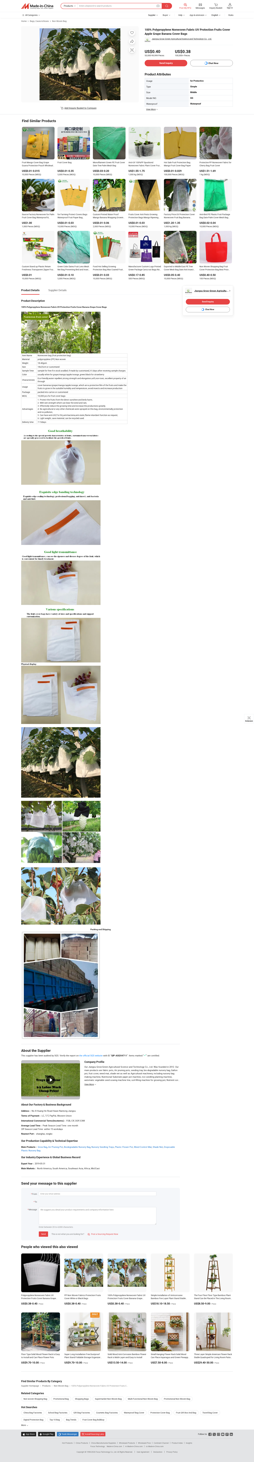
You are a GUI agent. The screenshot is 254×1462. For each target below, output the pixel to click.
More (23, 1425)
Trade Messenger (67, 1434)
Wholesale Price (144, 1443)
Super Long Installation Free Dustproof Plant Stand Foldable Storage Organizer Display (82, 1357)
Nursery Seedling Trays (102, 1146)
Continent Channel (161, 1443)
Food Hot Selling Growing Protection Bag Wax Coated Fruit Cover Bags (108, 268)
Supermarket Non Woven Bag (108, 1398)
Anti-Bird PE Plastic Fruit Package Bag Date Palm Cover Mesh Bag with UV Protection (214, 216)
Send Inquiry (166, 63)
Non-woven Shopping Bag (35, 1398)
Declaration (157, 1452)
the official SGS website (91, 1055)
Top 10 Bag (55, 1419)
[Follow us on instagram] (218, 1434)
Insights (189, 1443)
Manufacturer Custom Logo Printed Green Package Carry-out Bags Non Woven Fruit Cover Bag (144, 268)
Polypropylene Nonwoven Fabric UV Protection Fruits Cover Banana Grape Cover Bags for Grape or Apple (38, 1298)
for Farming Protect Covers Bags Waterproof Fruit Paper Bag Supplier (72, 216)
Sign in (230, 7)
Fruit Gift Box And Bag (186, 1412)
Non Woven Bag (59, 21)
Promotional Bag (61, 1398)
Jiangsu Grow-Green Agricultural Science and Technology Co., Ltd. (182, 38)
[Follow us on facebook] (210, 1434)
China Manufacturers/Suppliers (103, 1443)
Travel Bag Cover (210, 1412)
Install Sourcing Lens (94, 1434)
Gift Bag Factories (81, 1412)
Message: (33, 1209)
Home (24, 21)
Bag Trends (71, 1419)
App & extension (197, 15)
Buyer (165, 15)
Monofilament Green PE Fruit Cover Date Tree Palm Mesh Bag (109, 164)
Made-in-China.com (114, 1446)
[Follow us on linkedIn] (231, 1434)
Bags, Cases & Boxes (39, 21)
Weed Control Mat (143, 1146)
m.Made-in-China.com (134, 1446)
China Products (82, 1443)
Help (180, 15)
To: (36, 1201)
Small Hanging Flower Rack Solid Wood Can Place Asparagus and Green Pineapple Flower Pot (170, 1357)
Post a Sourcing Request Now (103, 1234)
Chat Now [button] (213, 63)
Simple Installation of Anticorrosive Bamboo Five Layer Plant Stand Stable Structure (168, 1298)
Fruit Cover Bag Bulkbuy (93, 1419)
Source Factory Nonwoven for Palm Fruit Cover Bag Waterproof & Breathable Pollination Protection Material (38, 216)
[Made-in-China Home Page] (37, 6)
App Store (29, 1434)
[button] (158, 6)
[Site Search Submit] (167, 6)
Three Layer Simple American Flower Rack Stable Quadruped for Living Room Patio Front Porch (213, 1357)
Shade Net (158, 1146)
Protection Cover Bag (160, 1412)
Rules (230, 15)
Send (43, 1234)
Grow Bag (42, 1146)
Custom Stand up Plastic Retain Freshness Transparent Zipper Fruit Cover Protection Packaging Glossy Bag (38, 268)
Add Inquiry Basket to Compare (80, 108)
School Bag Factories (57, 1412)
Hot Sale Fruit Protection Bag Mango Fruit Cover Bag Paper (177, 164)
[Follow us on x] (214, 1434)
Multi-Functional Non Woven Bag (143, 1398)
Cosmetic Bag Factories (107, 1412)
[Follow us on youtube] (222, 1434)
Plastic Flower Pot (124, 1146)
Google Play (47, 1434)
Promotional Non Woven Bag (177, 1398)
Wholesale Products (127, 1443)
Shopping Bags (82, 1398)
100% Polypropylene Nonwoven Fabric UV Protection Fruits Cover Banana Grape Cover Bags (127, 1298)
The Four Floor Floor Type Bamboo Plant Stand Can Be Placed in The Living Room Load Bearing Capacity (212, 1298)
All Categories (31, 15)
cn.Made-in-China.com (155, 1446)
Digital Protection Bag (33, 1419)
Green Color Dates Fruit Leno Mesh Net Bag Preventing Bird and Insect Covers (73, 268)
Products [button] (68, 5)
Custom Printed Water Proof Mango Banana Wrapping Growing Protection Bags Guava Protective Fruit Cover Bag (109, 216)
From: (34, 1194)
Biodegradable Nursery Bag (77, 1146)
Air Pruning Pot (55, 1146)
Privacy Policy (172, 1452)
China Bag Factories (33, 1412)
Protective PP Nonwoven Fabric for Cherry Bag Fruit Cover (215, 164)
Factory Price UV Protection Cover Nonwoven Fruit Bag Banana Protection (179, 216)
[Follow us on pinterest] (227, 1434)
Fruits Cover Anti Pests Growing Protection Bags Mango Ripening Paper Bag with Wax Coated (143, 216)
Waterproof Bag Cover (134, 1412)
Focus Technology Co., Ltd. (106, 1452)
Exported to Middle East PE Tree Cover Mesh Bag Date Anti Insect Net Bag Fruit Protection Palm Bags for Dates (180, 268)
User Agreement (143, 1452)
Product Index (177, 1443)
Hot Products (67, 1443)
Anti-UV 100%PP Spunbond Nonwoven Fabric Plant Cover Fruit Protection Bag (144, 164)
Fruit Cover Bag (64, 162)
